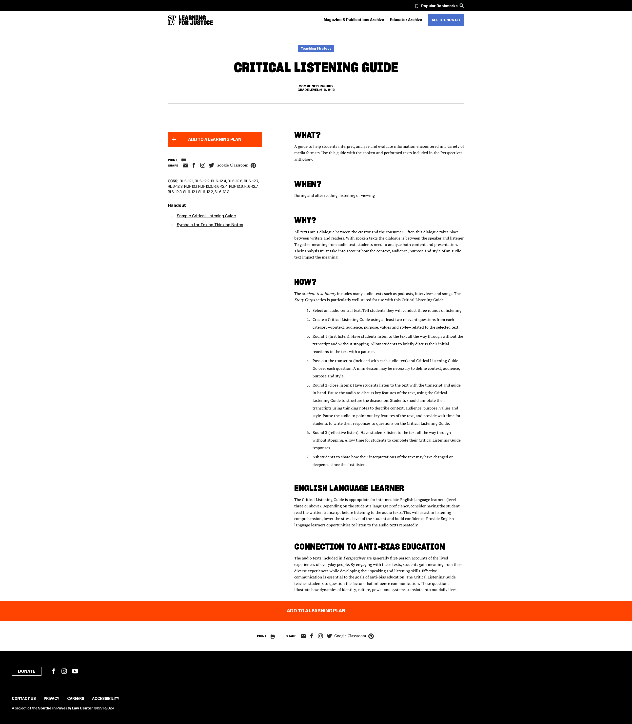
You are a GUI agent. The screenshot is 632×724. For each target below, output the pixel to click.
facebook (194, 165)
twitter (212, 165)
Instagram (203, 165)
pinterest (253, 165)
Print (173, 160)
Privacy (51, 699)
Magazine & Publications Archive (354, 20)
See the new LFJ (446, 20)
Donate (26, 671)
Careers (75, 699)
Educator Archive (406, 20)
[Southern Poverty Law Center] (172, 20)
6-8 (323, 89)
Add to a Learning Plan (214, 140)
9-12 (331, 89)
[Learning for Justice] (196, 20)
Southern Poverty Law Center (65, 708)
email (185, 165)
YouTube (75, 671)
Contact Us (24, 699)
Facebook (53, 671)
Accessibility (105, 699)
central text (350, 310)
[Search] (461, 5)
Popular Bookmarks (439, 6)
